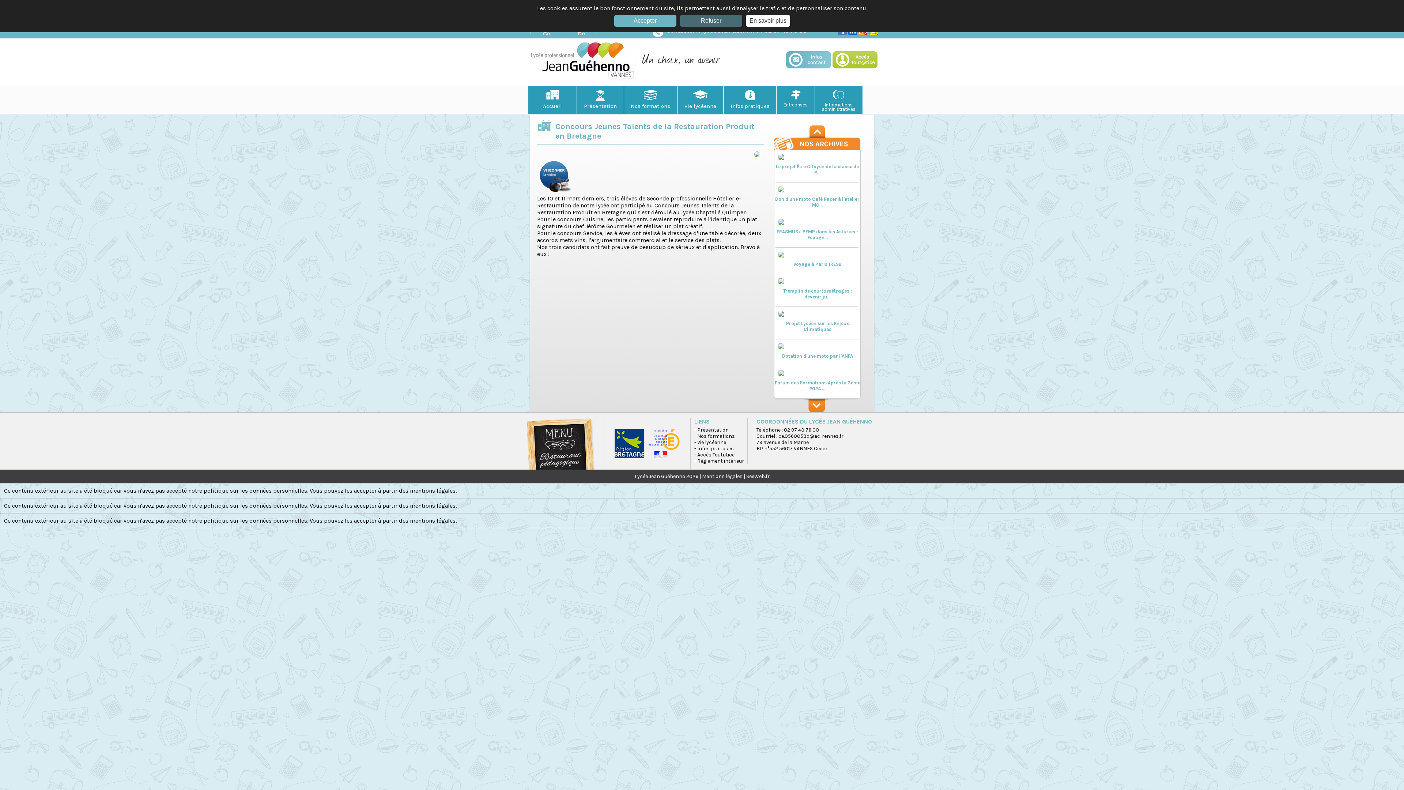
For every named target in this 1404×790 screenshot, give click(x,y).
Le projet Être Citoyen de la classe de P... (817, 169)
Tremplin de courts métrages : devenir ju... (817, 294)
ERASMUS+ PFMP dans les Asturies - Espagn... (817, 234)
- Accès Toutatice (714, 455)
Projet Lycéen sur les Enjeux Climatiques (817, 326)
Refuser (711, 21)
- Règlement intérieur (719, 461)
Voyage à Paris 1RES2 (817, 264)
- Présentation (711, 430)
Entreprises (796, 105)
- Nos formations (714, 436)
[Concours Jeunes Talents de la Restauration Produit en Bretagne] (555, 192)
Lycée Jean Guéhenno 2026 (666, 476)
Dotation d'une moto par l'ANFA (817, 356)
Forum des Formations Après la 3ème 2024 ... (817, 385)
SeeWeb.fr (758, 476)
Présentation (600, 106)
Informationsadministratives (839, 107)
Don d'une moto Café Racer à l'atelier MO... (817, 202)
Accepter (645, 21)
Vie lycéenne (700, 106)
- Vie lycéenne (710, 442)
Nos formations (650, 106)
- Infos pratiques (714, 448)
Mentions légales (722, 476)
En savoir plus (768, 21)
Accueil (552, 106)
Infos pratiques (750, 106)
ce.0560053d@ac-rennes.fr (810, 436)
